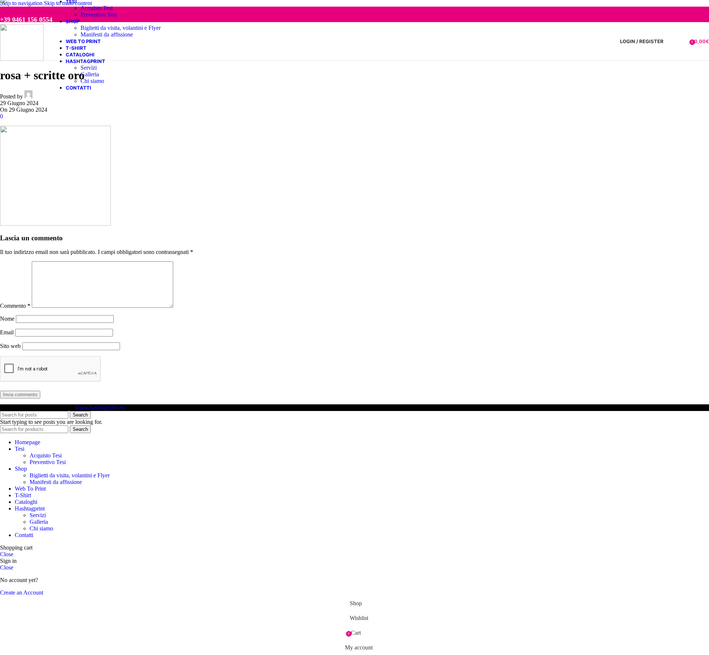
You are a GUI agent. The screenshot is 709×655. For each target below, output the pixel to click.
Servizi (89, 68)
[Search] (671, 41)
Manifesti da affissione (107, 34)
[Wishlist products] (681, 41)
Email (7, 332)
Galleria (90, 74)
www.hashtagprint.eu (100, 407)
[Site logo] (22, 59)
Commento (15, 306)
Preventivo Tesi (99, 14)
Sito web (10, 346)
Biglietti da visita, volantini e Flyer (121, 28)
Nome (7, 319)
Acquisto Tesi (97, 8)
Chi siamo (92, 81)
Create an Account (21, 592)
